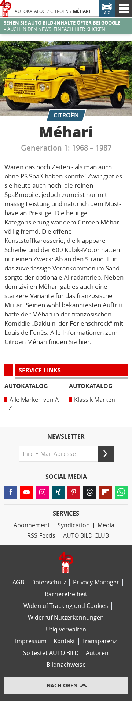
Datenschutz (48, 582)
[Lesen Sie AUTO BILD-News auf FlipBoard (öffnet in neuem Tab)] (105, 492)
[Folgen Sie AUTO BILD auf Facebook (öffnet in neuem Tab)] (10, 492)
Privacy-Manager (96, 582)
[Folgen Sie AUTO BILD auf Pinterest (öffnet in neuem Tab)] (73, 492)
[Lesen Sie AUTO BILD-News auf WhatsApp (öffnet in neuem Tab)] (121, 492)
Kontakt (64, 641)
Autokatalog (30, 11)
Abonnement (32, 525)
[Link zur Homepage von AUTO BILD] (5, 8)
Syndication (74, 525)
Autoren (97, 652)
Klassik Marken (94, 399)
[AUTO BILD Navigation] (123, 8)
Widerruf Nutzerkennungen (66, 617)
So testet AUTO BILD (51, 652)
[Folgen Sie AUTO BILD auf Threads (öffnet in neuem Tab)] (89, 492)
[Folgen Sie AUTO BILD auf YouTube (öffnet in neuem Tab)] (26, 492)
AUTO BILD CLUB (86, 535)
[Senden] (106, 454)
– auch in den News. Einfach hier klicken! (62, 26)
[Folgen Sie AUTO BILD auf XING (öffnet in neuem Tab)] (58, 492)
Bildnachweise (66, 664)
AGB (18, 582)
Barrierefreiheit (66, 594)
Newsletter (66, 437)
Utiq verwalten (66, 629)
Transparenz (99, 641)
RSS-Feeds (41, 535)
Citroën (59, 11)
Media (106, 525)
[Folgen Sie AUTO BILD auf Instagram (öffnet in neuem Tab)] (42, 492)
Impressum (31, 641)
